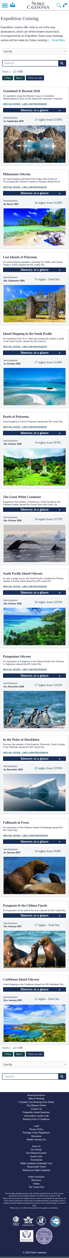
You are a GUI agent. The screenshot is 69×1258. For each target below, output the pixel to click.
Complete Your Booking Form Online (36, 1102)
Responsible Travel (36, 1166)
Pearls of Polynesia (16, 416)
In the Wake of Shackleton (21, 739)
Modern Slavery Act (36, 1139)
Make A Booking (36, 1098)
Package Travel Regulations (36, 1132)
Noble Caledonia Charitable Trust (36, 1163)
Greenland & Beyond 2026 (21, 91)
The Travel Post (36, 1187)
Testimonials (36, 1160)
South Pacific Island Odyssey (23, 573)
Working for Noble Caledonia (36, 1170)
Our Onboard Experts (36, 1153)
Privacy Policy (36, 1129)
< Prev (7, 78)
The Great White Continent (22, 497)
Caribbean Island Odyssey (21, 979)
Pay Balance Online (36, 1105)
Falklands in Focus (16, 822)
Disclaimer (36, 1136)
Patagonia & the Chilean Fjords (25, 905)
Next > (19, 78)
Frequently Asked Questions (36, 1112)
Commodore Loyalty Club (36, 1116)
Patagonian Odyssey (17, 656)
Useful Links (36, 1156)
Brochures (36, 1180)
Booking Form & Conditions (36, 1119)
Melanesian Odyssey (17, 174)
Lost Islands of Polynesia (20, 257)
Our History (36, 1149)
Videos (36, 1183)
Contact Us (36, 1109)
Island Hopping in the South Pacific (27, 333)
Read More (58, 40)
